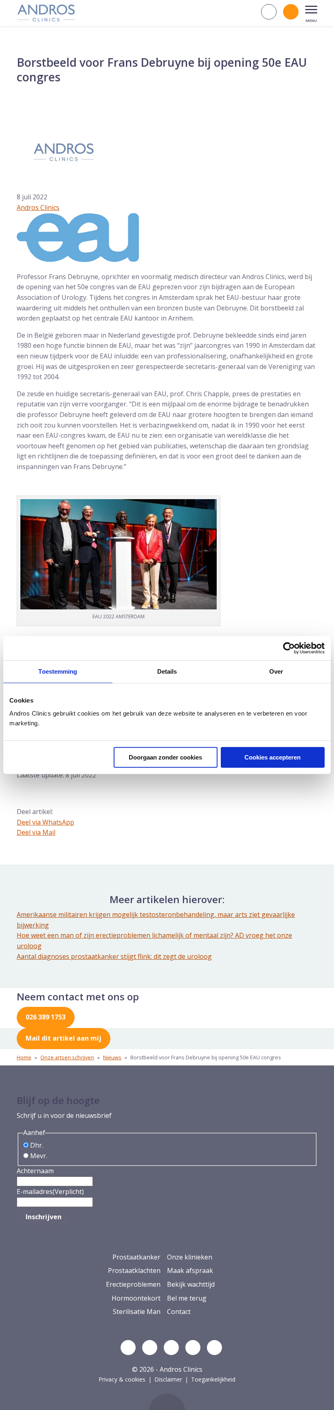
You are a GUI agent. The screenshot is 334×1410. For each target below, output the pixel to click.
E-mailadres (50, 1191)
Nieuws (112, 1057)
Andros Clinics (38, 207)
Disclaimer (168, 1379)
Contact (179, 1311)
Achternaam (35, 1170)
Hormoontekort (136, 1298)
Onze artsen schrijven (67, 1057)
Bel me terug (187, 1298)
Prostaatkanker (136, 1257)
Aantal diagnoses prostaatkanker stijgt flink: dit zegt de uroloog (114, 956)
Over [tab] (276, 671)
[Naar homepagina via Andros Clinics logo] (46, 18)
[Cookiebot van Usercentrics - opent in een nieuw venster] (289, 648)
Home (24, 1057)
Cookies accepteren (272, 757)
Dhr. (36, 1145)
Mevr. (38, 1155)
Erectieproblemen (133, 1284)
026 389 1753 (46, 1017)
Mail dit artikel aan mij (63, 1038)
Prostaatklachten (134, 1270)
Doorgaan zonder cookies (165, 757)
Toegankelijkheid (213, 1379)
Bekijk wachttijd (191, 1284)
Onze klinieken (189, 1257)
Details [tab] (167, 671)
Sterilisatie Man (136, 1311)
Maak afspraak (190, 1270)
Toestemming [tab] (57, 671)
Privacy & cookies (122, 1379)
